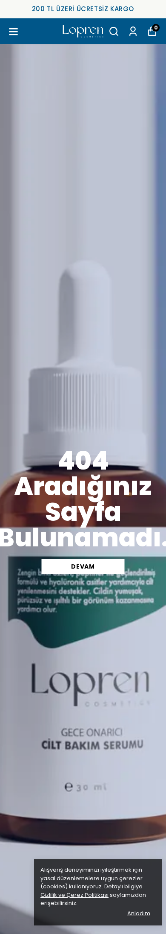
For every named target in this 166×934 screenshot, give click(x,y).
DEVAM (83, 566)
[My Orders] (133, 31)
